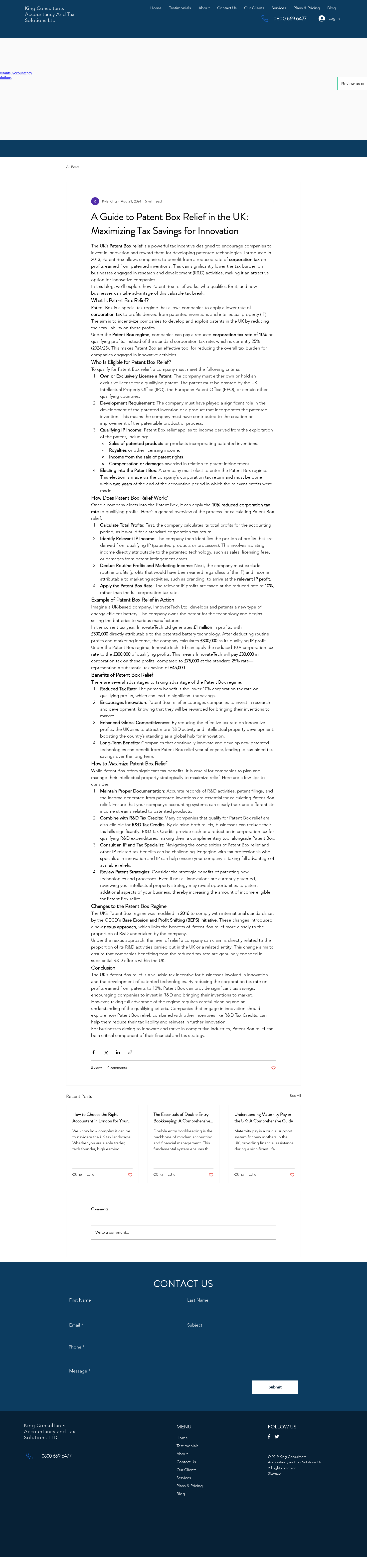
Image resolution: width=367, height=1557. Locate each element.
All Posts (72, 167)
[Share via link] (130, 1052)
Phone (75, 1347)
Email (74, 1325)
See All (295, 1095)
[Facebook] (269, 1436)
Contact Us (186, 1461)
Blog (181, 1493)
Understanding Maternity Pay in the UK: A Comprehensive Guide (263, 1117)
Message (78, 1371)
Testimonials (187, 1445)
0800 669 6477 (289, 18)
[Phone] (265, 18)
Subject (194, 1325)
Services (184, 1477)
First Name (80, 1300)
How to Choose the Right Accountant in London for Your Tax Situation (100, 1117)
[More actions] (273, 201)
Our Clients (186, 1469)
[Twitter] (277, 1436)
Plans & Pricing (190, 1485)
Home (182, 1437)
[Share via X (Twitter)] (105, 1052)
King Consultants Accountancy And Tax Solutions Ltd (50, 14)
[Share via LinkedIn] (118, 1052)
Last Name (197, 1300)
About (182, 1453)
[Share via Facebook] (93, 1052)
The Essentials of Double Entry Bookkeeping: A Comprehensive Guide (182, 1117)
